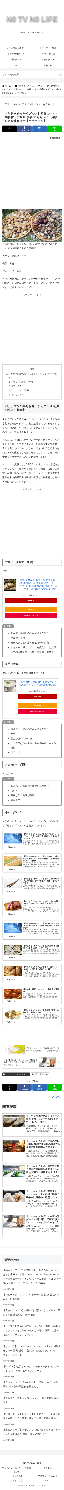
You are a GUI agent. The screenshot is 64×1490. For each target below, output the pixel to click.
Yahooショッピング (30, 615)
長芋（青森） (17, 386)
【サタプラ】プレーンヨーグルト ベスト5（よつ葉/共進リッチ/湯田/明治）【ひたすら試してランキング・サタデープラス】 (31, 1350)
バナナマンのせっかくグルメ (17, 1074)
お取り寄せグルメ (41, 1074)
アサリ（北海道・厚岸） (22, 382)
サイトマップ (16, 1480)
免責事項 (47, 1468)
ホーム (47, 1480)
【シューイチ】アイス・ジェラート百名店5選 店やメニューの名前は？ (31, 1296)
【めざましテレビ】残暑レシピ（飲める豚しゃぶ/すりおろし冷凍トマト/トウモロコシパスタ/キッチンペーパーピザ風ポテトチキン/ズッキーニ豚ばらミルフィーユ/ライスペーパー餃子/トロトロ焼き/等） (32, 1276)
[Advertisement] (32, 173)
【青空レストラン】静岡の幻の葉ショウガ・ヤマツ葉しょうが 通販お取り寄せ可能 (31, 1312)
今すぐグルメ (17, 395)
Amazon (31, 609)
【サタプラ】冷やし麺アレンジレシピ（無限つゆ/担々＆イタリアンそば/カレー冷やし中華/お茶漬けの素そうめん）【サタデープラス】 (32, 1330)
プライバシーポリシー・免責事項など (16, 1470)
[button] (61, 75)
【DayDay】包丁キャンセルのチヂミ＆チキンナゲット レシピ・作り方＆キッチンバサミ (31, 1368)
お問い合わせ (16, 1476)
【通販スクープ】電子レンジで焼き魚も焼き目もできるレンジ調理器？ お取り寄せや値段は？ (31, 1431)
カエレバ (35, 595)
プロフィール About (47, 1476)
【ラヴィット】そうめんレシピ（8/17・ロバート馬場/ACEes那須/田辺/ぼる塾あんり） (30, 1384)
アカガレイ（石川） (20, 390)
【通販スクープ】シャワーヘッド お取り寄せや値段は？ (30, 1400)
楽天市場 (31, 600)
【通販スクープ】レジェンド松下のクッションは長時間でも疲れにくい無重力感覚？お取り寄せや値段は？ (31, 1416)
